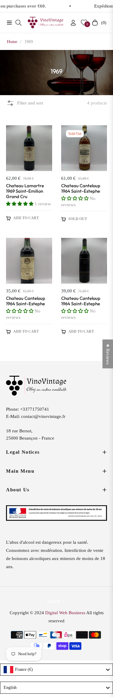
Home (12, 41)
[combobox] (56, 670)
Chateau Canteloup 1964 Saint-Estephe (80, 188)
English (53, 601)
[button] (20, 203)
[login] (71, 22)
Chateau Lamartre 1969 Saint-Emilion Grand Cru (25, 191)
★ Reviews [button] (107, 353)
